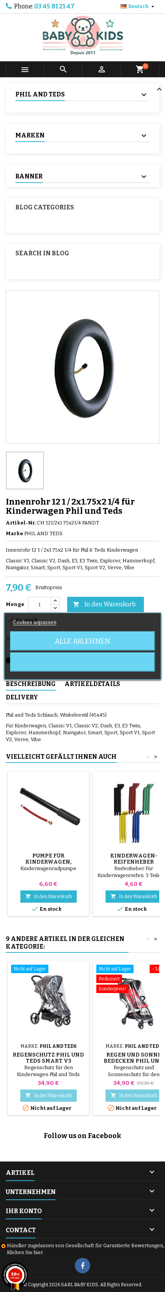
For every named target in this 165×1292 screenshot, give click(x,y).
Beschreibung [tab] (31, 684)
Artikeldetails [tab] (92, 684)
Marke (14, 533)
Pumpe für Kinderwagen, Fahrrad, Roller (48, 862)
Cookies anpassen (34, 622)
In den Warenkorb (104, 604)
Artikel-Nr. (21, 523)
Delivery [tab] (22, 697)
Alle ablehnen (82, 641)
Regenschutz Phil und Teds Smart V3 (48, 1058)
